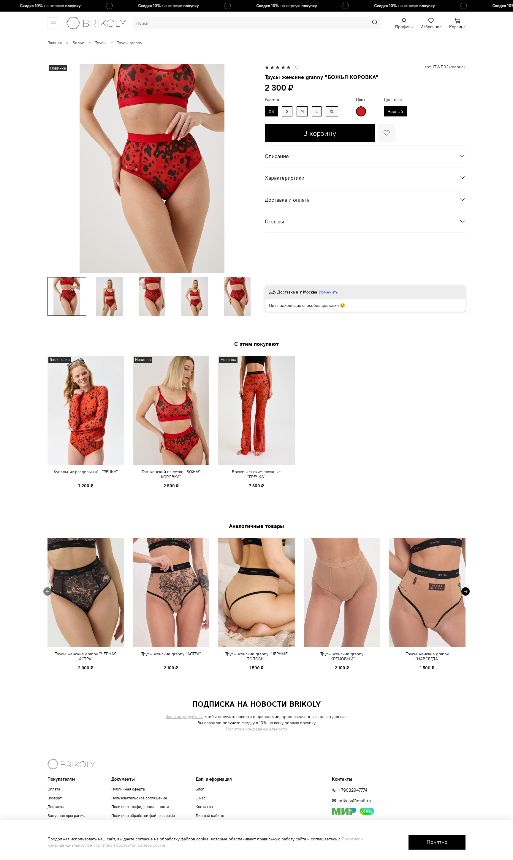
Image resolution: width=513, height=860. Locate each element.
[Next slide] (248, 168)
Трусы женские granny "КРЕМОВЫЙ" (341, 656)
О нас (201, 798)
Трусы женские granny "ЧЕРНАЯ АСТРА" (86, 656)
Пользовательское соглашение (139, 798)
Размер (272, 99)
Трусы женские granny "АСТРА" (171, 654)
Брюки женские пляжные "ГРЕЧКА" (256, 474)
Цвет (360, 99)
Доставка (56, 806)
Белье (78, 42)
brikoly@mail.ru (354, 801)
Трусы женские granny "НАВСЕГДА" (427, 656)
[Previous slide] (56, 168)
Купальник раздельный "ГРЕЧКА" (86, 471)
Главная (55, 42)
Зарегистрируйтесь (184, 716)
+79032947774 (352, 790)
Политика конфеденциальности (256, 729)
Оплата (54, 789)
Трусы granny (129, 42)
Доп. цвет (393, 99)
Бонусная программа (67, 815)
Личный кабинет (211, 815)
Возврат (55, 798)
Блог (200, 789)
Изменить (328, 292)
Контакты (204, 806)
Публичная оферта (128, 789)
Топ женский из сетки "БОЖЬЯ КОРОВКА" (171, 474)
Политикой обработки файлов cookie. (130, 845)
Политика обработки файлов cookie (143, 815)
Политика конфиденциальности (140, 806)
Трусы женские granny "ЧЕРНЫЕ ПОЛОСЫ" (256, 656)
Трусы (100, 42)
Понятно (437, 842)
